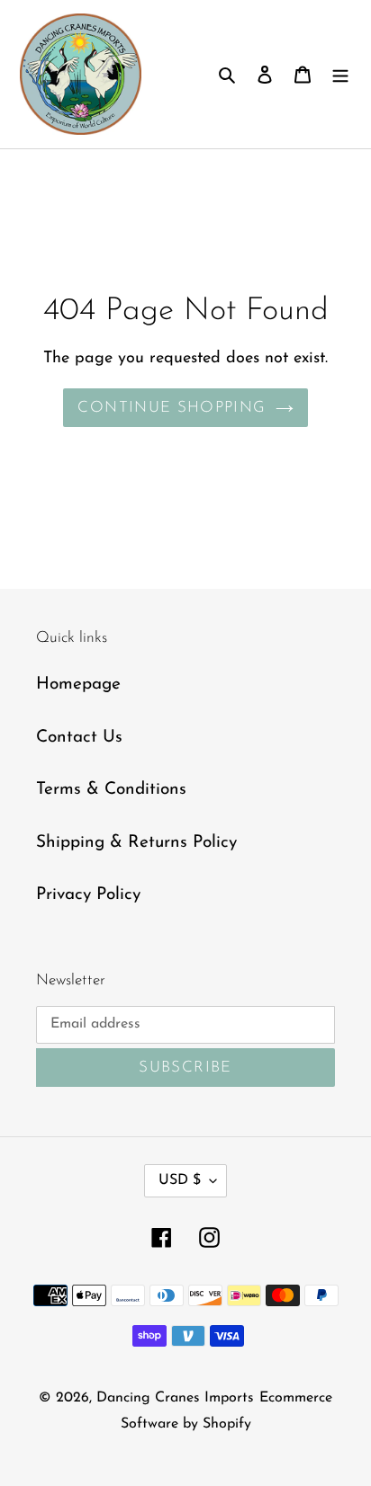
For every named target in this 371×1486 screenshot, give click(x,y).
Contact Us (79, 737)
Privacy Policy (88, 894)
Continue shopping (171, 407)
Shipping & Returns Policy (136, 842)
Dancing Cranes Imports (175, 1398)
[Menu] (340, 74)
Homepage (78, 684)
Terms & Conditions (111, 789)
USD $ (179, 1180)
